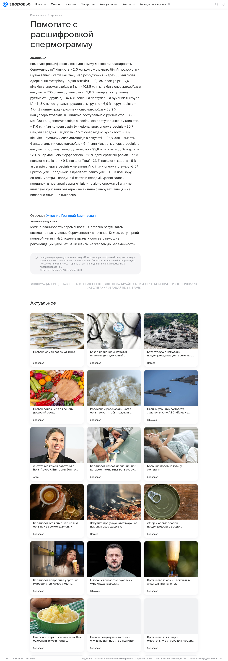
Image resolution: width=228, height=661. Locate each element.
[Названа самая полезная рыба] (57, 340)
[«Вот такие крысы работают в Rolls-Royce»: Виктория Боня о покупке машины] (57, 454)
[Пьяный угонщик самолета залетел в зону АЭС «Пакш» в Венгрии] (171, 397)
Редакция (87, 658)
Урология (56, 15)
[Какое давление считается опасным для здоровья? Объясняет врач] (114, 340)
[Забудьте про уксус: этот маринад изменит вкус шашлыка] (114, 511)
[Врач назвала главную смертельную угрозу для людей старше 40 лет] (171, 625)
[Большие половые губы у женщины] (171, 454)
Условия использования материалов (114, 658)
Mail (6, 658)
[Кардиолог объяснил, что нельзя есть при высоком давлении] (57, 511)
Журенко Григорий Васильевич (71, 215)
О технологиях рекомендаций (170, 658)
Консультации (38, 15)
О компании (17, 658)
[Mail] (5, 4)
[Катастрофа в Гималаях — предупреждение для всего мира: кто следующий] (171, 340)
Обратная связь (144, 658)
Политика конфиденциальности (205, 658)
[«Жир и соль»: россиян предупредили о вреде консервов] (171, 511)
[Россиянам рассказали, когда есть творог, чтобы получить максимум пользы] (114, 397)
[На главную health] (19, 4)
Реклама (30, 658)
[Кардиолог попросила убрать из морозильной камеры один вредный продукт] (57, 568)
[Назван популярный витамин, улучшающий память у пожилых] (114, 625)
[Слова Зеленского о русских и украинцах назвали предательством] (114, 568)
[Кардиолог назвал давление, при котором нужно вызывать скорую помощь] (114, 454)
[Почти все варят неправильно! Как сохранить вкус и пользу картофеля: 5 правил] (57, 625)
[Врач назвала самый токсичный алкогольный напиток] (171, 568)
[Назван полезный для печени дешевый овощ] (57, 397)
